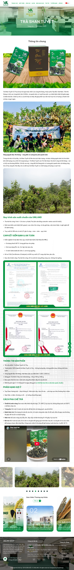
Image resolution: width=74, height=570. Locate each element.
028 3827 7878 (38, 554)
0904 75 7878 (52, 554)
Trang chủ (31, 26)
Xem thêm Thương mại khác (37, 499)
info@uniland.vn (35, 556)
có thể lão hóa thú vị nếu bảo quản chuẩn (49, 383)
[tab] (26, 491)
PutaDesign (60, 567)
